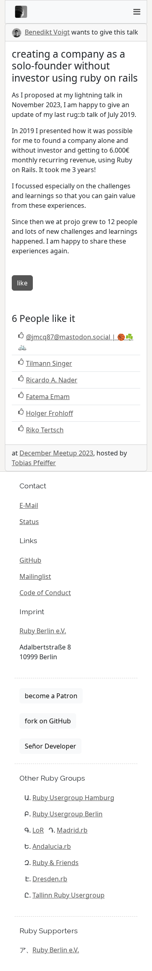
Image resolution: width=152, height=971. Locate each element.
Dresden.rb (49, 878)
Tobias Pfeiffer (34, 462)
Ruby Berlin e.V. (42, 630)
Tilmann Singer (49, 363)
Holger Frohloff (49, 413)
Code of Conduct (45, 592)
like (22, 282)
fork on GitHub (48, 720)
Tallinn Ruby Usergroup (68, 895)
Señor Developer (50, 746)
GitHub (30, 560)
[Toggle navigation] (136, 11)
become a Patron (51, 695)
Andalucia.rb (51, 846)
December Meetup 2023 (56, 453)
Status (29, 521)
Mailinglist (35, 576)
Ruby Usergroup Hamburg (73, 797)
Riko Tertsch (45, 429)
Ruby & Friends (55, 862)
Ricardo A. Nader (51, 379)
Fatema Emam (48, 396)
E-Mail (28, 505)
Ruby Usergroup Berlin (67, 813)
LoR (38, 830)
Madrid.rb (72, 830)
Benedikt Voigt (47, 32)
